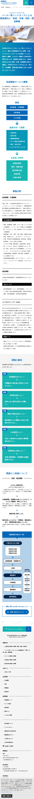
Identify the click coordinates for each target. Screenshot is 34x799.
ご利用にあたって (9, 738)
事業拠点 (7, 688)
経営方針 (7, 691)
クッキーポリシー (9, 727)
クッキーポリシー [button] (6, 792)
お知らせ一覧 (8, 672)
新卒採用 (7, 707)
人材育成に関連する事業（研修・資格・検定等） (16, 646)
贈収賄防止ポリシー (9, 735)
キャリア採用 (8, 703)
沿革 (6, 684)
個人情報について (9, 723)
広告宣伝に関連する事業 (10, 660)
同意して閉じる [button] (7, 796)
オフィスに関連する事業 (10, 656)
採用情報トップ (8, 700)
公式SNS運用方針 (9, 742)
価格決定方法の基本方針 (10, 731)
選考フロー (7, 711)
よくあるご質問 (8, 715)
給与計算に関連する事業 (10, 663)
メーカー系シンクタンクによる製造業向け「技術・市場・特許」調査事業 (16, 651)
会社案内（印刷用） (9, 746)
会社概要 (7, 680)
